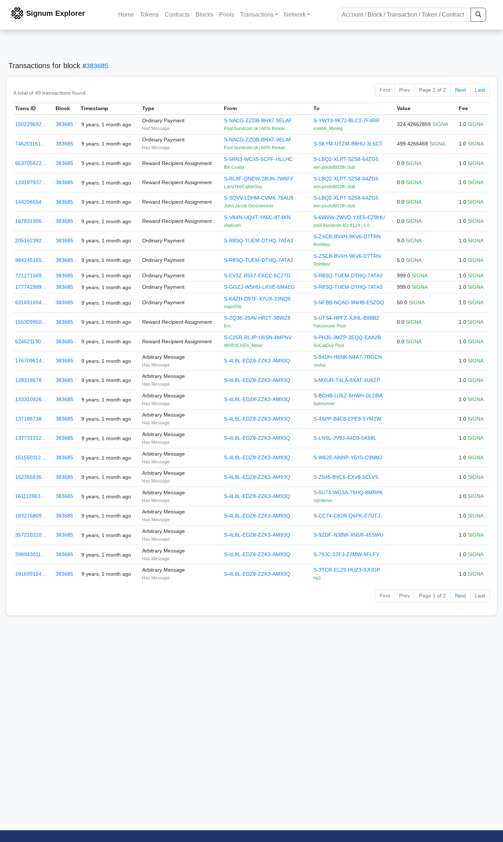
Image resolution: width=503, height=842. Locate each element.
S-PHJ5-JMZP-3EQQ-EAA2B (347, 337)
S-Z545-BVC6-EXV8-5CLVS (345, 477)
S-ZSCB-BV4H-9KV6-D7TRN (347, 236)
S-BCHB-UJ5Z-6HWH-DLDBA (348, 396)
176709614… (31, 361)
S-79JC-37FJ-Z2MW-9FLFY (346, 554)
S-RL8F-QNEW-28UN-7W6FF (259, 179)
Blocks (204, 14)
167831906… (31, 221)
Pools (226, 14)
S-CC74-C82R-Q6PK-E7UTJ (346, 516)
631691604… (31, 302)
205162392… (31, 240)
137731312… (31, 438)
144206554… (31, 202)
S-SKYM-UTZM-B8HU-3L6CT (348, 144)
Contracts (177, 14)
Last (480, 90)
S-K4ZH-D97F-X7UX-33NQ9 (257, 299)
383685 (97, 66)
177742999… (31, 287)
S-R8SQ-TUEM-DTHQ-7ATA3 (258, 240)
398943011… (30, 554)
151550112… (30, 457)
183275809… (31, 516)
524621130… (30, 341)
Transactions (257, 14)
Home (126, 14)
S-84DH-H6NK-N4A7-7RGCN (347, 357)
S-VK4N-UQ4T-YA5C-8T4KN (257, 217)
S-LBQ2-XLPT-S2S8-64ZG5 (346, 159)
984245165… (31, 260)
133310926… (31, 399)
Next (460, 90)
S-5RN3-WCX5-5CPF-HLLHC (258, 159)
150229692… (31, 124)
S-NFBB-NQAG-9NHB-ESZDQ (348, 302)
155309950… (31, 322)
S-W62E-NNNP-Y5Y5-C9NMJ (347, 457)
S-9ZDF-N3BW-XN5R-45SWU (348, 535)
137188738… (31, 419)
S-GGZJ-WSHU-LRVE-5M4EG (259, 287)
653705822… (31, 163)
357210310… (31, 535)
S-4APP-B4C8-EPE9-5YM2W (347, 419)
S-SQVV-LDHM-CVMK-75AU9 (258, 198)
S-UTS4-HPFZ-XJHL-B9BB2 (346, 318)
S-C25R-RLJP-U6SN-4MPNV (258, 337)
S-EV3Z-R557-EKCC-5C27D (257, 275)
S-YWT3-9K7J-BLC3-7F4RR (346, 120)
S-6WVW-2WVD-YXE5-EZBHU (349, 217)
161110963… (30, 496)
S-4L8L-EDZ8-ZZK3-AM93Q (257, 361)
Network (295, 14)
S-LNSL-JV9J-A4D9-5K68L (344, 438)
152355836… (31, 477)
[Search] (478, 15)
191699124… (31, 574)
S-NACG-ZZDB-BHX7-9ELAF (258, 120)
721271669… (31, 275)
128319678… (31, 380)
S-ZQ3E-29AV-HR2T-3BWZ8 (257, 318)
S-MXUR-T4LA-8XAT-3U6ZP (346, 380)
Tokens (149, 14)
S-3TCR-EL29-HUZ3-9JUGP (346, 570)
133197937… (31, 182)
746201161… (30, 144)
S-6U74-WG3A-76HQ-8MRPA (348, 492)
